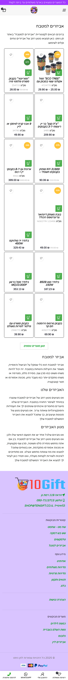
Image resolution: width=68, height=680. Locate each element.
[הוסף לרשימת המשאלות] (41, 55)
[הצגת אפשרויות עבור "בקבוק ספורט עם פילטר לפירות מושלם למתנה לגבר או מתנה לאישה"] (28, 317)
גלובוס (62, 636)
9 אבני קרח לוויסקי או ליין (19, 125)
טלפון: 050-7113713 (49, 500)
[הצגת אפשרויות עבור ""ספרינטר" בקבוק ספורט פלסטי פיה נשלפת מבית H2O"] (28, 72)
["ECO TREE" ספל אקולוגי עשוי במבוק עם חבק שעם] (49, 63)
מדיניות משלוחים (56, 567)
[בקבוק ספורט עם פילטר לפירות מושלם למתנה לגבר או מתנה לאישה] (19, 308)
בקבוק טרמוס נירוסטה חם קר (49, 325)
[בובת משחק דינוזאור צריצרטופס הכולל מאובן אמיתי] (49, 199)
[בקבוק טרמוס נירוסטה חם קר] (49, 308)
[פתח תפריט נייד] (64, 10)
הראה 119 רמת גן (51, 495)
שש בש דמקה (58, 533)
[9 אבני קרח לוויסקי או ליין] (19, 108)
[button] (58, 118)
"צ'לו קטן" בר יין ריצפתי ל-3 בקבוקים (49, 125)
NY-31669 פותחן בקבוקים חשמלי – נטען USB (49, 172)
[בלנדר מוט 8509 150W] (49, 267)
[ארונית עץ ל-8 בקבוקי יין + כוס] (19, 154)
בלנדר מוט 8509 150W (49, 283)
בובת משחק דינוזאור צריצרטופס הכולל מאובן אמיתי (49, 217)
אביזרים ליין (59, 642)
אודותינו (61, 561)
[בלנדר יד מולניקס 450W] (19, 212)
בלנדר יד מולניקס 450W (19, 242)
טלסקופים (60, 539)
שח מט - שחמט (57, 527)
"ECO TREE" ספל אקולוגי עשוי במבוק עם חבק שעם (49, 81)
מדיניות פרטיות (57, 573)
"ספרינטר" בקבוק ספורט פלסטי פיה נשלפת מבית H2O (18, 81)
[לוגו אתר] (34, 10)
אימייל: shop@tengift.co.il (43, 505)
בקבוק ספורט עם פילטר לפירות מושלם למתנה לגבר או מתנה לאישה (19, 328)
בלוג (63, 585)
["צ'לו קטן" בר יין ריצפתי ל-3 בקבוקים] (49, 108)
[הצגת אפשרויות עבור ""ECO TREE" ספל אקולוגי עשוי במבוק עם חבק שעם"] (58, 72)
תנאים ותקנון (58, 579)
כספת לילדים (58, 623)
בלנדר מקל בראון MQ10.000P (19, 283)
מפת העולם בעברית (54, 629)
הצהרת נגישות (57, 599)
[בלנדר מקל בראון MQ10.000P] (19, 267)
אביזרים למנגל (57, 545)
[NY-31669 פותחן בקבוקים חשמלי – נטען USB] (49, 154)
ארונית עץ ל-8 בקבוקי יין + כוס (19, 171)
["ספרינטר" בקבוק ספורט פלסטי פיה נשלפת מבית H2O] (19, 63)
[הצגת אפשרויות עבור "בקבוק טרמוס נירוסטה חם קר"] (58, 317)
